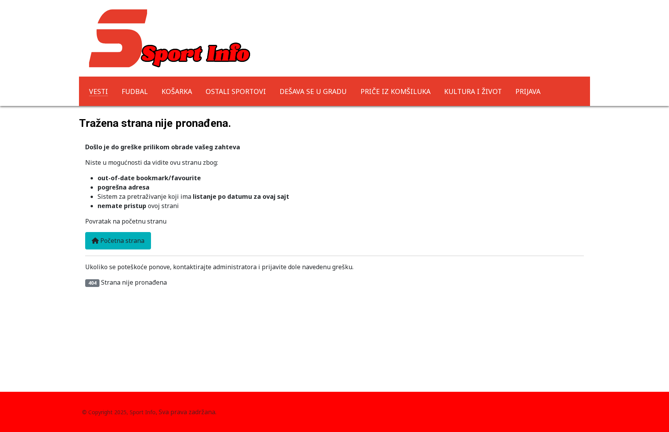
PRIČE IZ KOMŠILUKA (395, 91)
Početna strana (121, 240)
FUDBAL (135, 91)
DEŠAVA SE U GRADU (313, 91)
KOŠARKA (176, 91)
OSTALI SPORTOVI (236, 91)
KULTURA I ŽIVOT (473, 91)
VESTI (98, 91)
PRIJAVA (527, 91)
